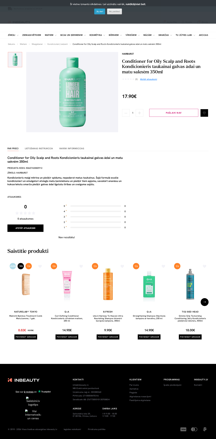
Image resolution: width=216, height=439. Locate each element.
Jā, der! (99, 11)
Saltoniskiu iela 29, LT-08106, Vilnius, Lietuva (85, 414)
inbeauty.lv (52, 429)
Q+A (67, 311)
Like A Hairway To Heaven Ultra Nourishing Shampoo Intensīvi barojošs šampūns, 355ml (108, 318)
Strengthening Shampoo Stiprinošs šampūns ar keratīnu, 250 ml (149, 317)
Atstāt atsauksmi (25, 228)
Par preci (13, 148)
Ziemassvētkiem (31, 35)
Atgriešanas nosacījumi (140, 396)
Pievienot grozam (26, 337)
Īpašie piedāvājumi (173, 385)
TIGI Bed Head (190, 311)
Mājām (147, 35)
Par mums (134, 385)
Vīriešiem (131, 35)
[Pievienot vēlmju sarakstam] (204, 113)
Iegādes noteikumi (72, 429)
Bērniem (114, 35)
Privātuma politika (96, 429)
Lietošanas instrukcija (39, 148)
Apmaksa (134, 389)
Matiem (49, 35)
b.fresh (108, 311)
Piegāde (133, 392)
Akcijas (203, 35)
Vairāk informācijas (71, 148)
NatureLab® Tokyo (25, 311)
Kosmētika (95, 35)
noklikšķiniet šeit (135, 4)
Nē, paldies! (114, 11)
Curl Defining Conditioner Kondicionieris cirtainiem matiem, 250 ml (67, 318)
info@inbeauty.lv (81, 385)
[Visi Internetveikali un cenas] (33, 414)
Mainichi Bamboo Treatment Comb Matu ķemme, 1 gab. (25, 317)
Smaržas (163, 35)
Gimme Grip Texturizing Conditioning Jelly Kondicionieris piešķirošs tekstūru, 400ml (190, 318)
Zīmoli (11, 35)
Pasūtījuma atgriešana (140, 400)
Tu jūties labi (184, 35)
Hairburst (128, 53)
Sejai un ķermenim (71, 35)
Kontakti (198, 385)
